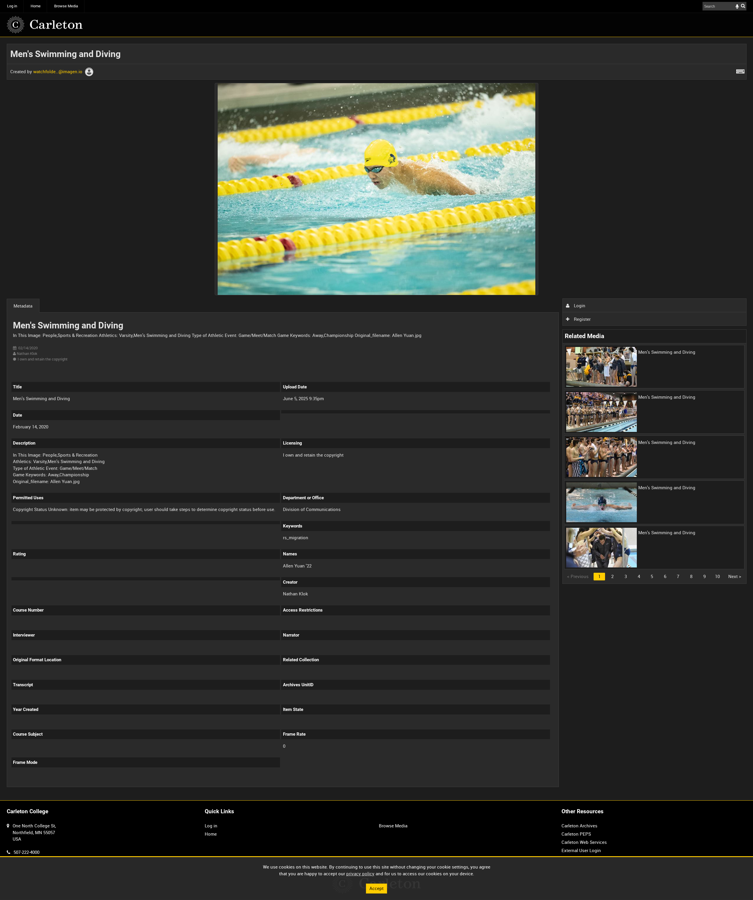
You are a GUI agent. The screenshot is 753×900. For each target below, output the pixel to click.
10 (717, 576)
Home (36, 6)
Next (734, 576)
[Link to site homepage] (45, 25)
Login (579, 305)
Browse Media (66, 6)
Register (582, 319)
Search (743, 6)
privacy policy (360, 873)
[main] (377, 419)
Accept (376, 888)
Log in (12, 6)
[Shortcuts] (740, 70)
